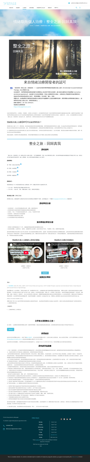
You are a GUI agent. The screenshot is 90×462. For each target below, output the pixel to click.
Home (31, 25)
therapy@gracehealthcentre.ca (60, 199)
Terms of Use (75, 456)
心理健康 (37, 25)
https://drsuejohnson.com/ (22, 107)
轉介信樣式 (29, 337)
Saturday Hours (54, 434)
